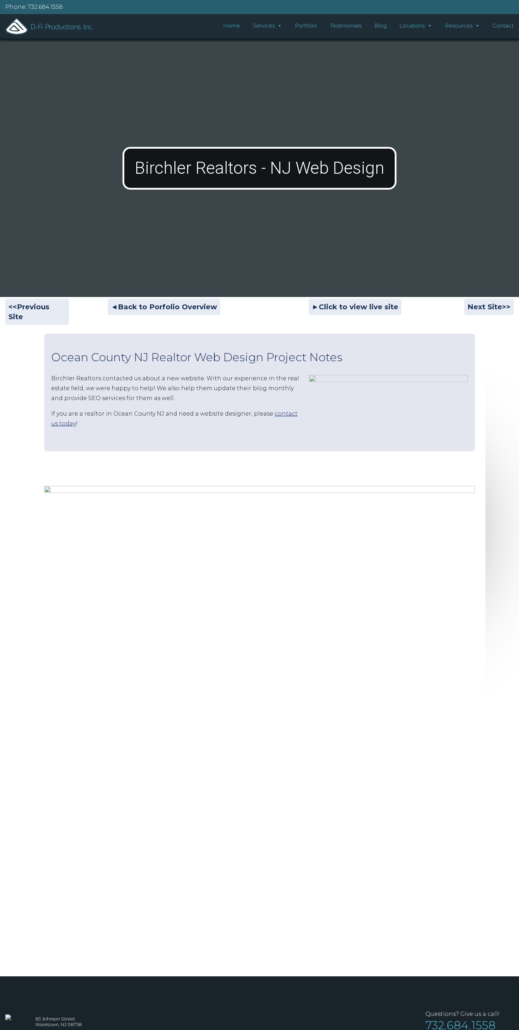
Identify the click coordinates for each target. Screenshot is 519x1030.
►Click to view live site (355, 307)
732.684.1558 (45, 7)
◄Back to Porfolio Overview (164, 307)
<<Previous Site (28, 312)
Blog (380, 25)
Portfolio (306, 25)
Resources (458, 25)
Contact (503, 25)
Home (231, 25)
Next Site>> (489, 307)
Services (264, 25)
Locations (412, 25)
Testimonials (346, 25)
